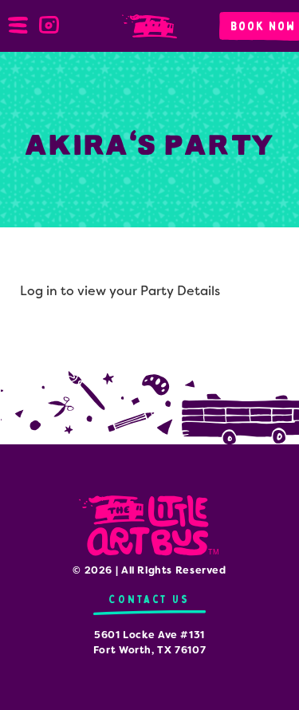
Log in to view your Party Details (120, 290)
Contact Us (149, 599)
